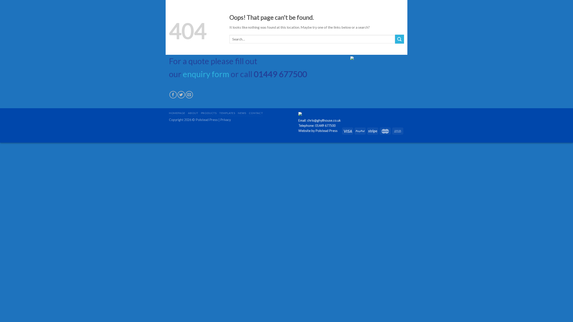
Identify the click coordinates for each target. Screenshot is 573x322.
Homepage (177, 113)
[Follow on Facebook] (173, 94)
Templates (227, 113)
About (193, 113)
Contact (256, 113)
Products (209, 113)
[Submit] (399, 39)
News (242, 113)
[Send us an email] (189, 94)
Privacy (225, 120)
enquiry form (206, 74)
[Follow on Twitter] (181, 94)
